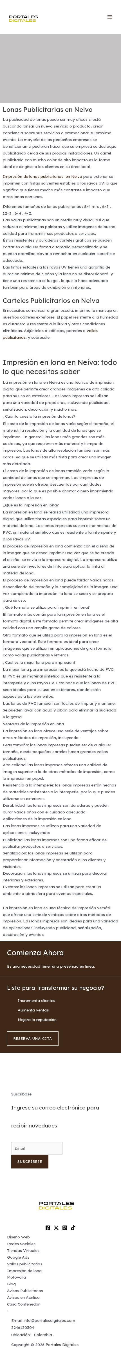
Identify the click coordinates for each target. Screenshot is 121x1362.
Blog (11, 1283)
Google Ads (18, 1257)
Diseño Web (18, 1236)
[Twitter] (56, 1227)
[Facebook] (47, 1227)
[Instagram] (64, 1227)
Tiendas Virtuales (23, 1250)
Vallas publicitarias (24, 1263)
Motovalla (16, 1277)
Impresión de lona (24, 1270)
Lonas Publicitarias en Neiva (48, 109)
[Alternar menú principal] (110, 17)
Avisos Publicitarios (25, 1290)
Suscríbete (29, 1161)
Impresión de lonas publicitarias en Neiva (42, 176)
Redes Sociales (21, 1243)
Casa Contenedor (23, 1304)
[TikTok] (73, 1227)
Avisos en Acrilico (23, 1297)
